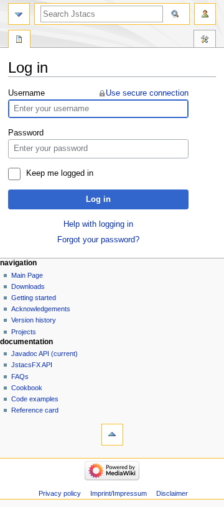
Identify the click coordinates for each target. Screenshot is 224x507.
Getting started (33, 297)
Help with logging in (98, 224)
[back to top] (112, 434)
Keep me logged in (59, 173)
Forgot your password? (98, 239)
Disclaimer (172, 493)
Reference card (34, 410)
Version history (33, 320)
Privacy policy (60, 493)
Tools (204, 40)
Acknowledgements (40, 309)
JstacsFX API (31, 364)
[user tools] (205, 14)
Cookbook (26, 387)
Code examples (34, 399)
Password (26, 133)
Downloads (28, 286)
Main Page (27, 275)
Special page (19, 40)
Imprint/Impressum (118, 493)
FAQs (20, 376)
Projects (23, 332)
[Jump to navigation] (19, 14)
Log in (98, 199)
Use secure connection (147, 93)
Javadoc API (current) (44, 353)
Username (26, 93)
